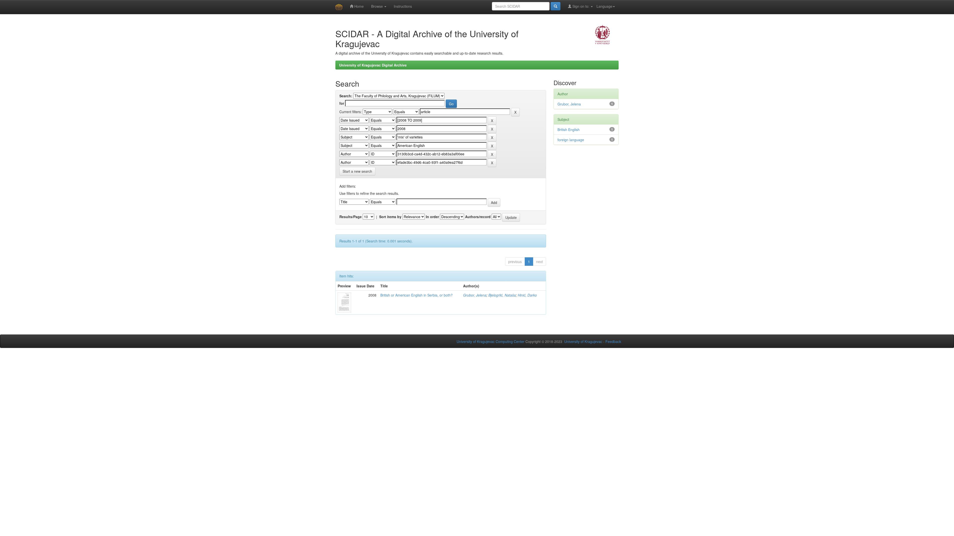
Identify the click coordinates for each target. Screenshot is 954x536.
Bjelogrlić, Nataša (502, 295)
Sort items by (390, 216)
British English (568, 129)
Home (358, 6)
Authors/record (478, 216)
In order (432, 216)
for (341, 103)
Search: (345, 95)
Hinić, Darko (527, 295)
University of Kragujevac (583, 341)
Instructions (403, 6)
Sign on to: (580, 6)
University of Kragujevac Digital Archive (373, 65)
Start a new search (357, 171)
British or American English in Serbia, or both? (416, 295)
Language (604, 6)
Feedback (613, 341)
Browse (377, 6)
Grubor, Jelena (474, 295)
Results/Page (350, 216)
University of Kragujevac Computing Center (490, 341)
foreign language (570, 139)
